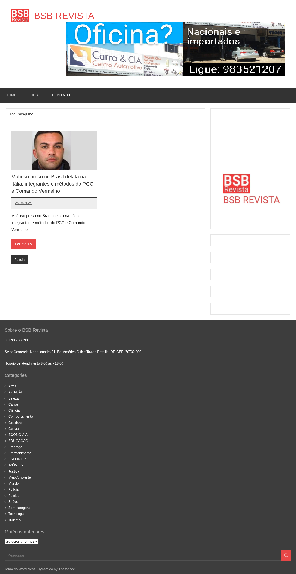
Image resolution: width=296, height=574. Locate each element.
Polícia (19, 260)
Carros (13, 404)
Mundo (13, 483)
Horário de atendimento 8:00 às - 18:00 (34, 363)
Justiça (13, 471)
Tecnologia (16, 514)
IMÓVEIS (15, 465)
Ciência (14, 410)
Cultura (13, 429)
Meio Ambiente (19, 477)
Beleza (13, 398)
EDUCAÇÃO (18, 441)
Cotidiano (15, 423)
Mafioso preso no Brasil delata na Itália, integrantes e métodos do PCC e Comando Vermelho (52, 184)
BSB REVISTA (64, 16)
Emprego (15, 447)
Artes (12, 386)
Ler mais (22, 244)
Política (13, 496)
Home (11, 95)
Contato (61, 95)
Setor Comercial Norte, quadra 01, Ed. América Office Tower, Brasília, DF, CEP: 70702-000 (73, 352)
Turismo (14, 520)
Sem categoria (19, 508)
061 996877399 (16, 340)
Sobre (34, 95)
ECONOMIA (18, 435)
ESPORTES (17, 459)
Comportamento (20, 416)
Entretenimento (19, 453)
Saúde (13, 502)
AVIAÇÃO (16, 392)
